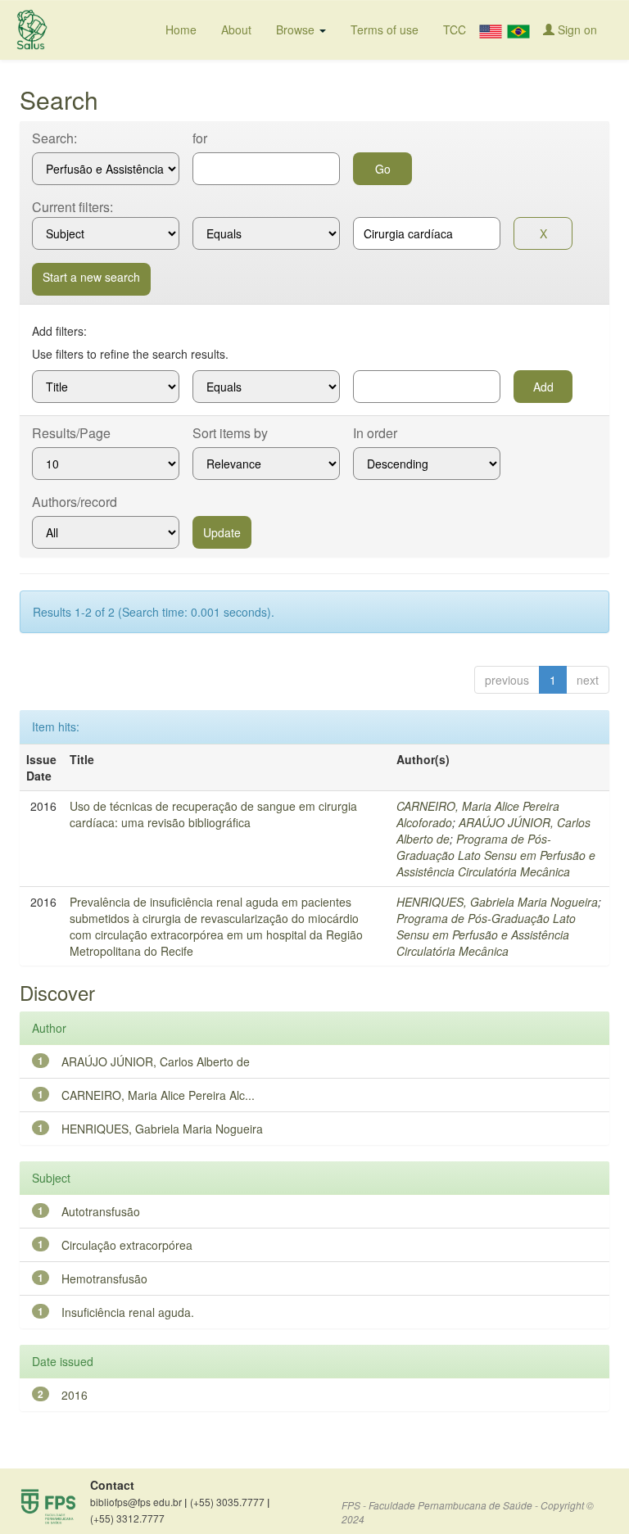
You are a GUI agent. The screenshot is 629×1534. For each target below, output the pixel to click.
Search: (54, 138)
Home (181, 29)
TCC (454, 29)
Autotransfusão (100, 1211)
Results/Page (71, 433)
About (236, 29)
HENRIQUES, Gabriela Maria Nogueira (497, 902)
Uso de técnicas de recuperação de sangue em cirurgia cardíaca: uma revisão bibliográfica (213, 814)
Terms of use (385, 29)
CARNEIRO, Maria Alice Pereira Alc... (158, 1095)
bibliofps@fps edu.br (138, 1502)
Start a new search (91, 277)
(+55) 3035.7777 (229, 1502)
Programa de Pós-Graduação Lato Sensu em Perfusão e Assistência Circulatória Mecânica (495, 855)
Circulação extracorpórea (126, 1245)
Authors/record (74, 502)
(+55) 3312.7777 (127, 1518)
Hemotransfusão (104, 1278)
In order (375, 433)
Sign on (575, 29)
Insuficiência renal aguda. (127, 1312)
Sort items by (230, 433)
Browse (297, 29)
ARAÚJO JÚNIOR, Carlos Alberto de (155, 1061)
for (199, 138)
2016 (74, 1395)
